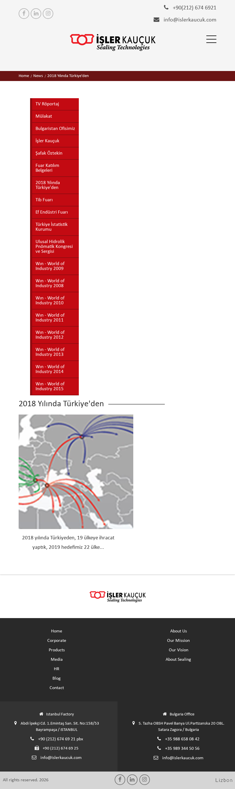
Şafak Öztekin (49, 153)
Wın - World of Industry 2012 (50, 335)
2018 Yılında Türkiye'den (48, 185)
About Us (178, 631)
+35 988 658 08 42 (181, 739)
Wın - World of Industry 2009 (50, 266)
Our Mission (178, 640)
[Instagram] (48, 13)
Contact (57, 688)
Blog (56, 678)
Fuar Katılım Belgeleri (47, 168)
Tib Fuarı (44, 200)
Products (57, 650)
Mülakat (44, 116)
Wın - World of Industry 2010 (50, 300)
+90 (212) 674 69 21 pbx (60, 739)
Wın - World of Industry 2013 (50, 352)
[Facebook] (24, 13)
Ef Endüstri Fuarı (52, 212)
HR (56, 669)
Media (57, 659)
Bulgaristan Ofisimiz (55, 128)
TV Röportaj (47, 104)
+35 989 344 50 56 (181, 748)
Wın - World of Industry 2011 (50, 318)
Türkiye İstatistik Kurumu (52, 227)
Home (56, 631)
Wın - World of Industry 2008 (50, 283)
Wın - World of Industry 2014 (50, 369)
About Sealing (178, 659)
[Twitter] (36, 13)
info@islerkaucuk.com (189, 20)
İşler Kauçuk (47, 141)
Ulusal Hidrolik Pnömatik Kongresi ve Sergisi (54, 246)
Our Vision (178, 650)
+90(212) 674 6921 (193, 8)
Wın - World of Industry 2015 (50, 386)
